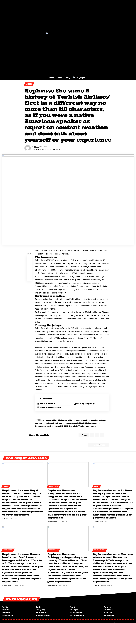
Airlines (29, 84)
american (80, 420)
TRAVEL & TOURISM (99, 550)
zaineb (97, 585)
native (96, 423)
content (38, 423)
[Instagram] (124, 599)
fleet (81, 423)
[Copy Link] (29, 273)
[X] (117, 599)
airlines (70, 420)
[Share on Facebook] (29, 257)
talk (57, 426)
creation (47, 423)
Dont (55, 423)
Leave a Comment (99, 445)
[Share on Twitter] (29, 263)
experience (64, 423)
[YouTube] (121, 599)
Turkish (73, 426)
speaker (49, 426)
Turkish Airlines (87, 426)
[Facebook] (113, 599)
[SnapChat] (132, 599)
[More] (29, 278)
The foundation (47, 403)
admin (36, 147)
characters (99, 420)
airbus (45, 420)
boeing (89, 420)
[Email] (29, 268)
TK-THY (64, 426)
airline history (57, 420)
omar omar (53, 521)
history (88, 423)
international (53, 486)
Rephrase (39, 426)
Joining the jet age (85, 404)
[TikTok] (128, 599)
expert (74, 423)
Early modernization (50, 407)
